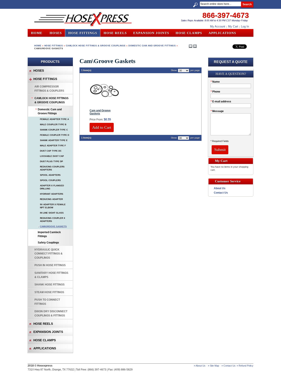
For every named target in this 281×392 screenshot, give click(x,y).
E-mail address (221, 101)
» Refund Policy (245, 365)
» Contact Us (229, 365)
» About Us (199, 365)
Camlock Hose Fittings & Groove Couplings (96, 45)
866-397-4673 (225, 15)
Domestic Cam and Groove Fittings (152, 45)
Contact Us (221, 192)
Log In (245, 26)
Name (215, 81)
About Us (219, 188)
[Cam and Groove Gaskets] (104, 104)
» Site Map (213, 365)
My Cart (233, 26)
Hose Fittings (53, 45)
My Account (217, 26)
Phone (215, 91)
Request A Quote (231, 62)
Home (36, 33)
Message (217, 111)
